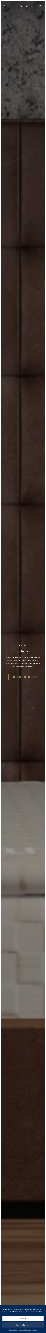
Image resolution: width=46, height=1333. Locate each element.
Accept (23, 1318)
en (40, 5)
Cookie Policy (13, 1330)
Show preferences (23, 1325)
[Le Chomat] (23, 5)
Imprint (35, 1330)
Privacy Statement (25, 1330)
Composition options (25, 677)
